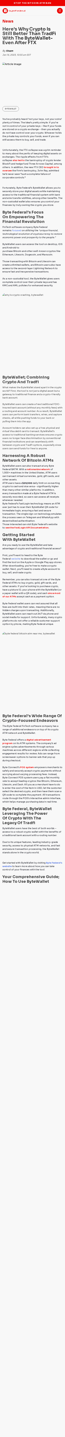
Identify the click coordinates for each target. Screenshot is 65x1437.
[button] (60, 11)
